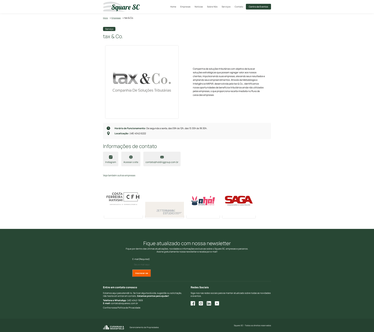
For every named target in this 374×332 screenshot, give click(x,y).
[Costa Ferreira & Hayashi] (123, 216)
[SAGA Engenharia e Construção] (239, 216)
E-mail (141, 259)
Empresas (116, 18)
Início (105, 18)
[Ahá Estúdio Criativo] (203, 216)
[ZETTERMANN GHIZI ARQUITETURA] (164, 216)
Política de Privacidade (128, 307)
